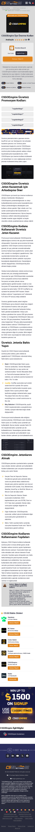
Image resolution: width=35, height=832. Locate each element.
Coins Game (12, 640)
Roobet (10, 651)
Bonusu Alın (13, 679)
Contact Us (31, 826)
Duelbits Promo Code (26, 816)
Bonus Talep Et (14, 645)
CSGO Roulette (18, 818)
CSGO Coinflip (29, 818)
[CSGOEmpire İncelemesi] (3, 666)
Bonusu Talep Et (17, 59)
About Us (17, 828)
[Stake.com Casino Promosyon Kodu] (3, 677)
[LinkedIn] (13, 756)
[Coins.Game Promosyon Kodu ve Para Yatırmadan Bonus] (3, 643)
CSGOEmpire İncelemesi (19, 8)
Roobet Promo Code (23, 812)
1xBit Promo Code (7, 818)
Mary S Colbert (21, 584)
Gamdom (11, 617)
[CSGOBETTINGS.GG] (11, 2)
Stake (10, 674)
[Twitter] (22, 756)
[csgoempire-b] (17, 134)
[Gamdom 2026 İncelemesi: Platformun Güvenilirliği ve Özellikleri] (3, 621)
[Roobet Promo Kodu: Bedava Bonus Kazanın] (3, 655)
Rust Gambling (18, 820)
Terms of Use (21, 826)
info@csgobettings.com (18, 778)
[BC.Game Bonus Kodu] (3, 632)
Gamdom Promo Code (25, 814)
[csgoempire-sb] (17, 723)
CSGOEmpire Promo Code (10, 816)
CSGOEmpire (12, 662)
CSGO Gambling (5, 8)
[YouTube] (17, 756)
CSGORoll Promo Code (10, 814)
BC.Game (11, 629)
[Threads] (8, 756)
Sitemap (3, 826)
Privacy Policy (12, 826)
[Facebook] (27, 756)
